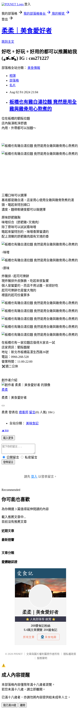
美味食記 (32, 423)
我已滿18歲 (9, 705)
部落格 (14, 80)
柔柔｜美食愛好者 (27, 30)
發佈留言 (8, 462)
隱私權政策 (69, 653)
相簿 (12, 75)
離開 (22, 705)
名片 (12, 85)
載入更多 (8, 437)
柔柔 (5, 389)
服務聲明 (42, 658)
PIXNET (18, 653)
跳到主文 (8, 41)
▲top (5, 430)
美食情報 (34, 67)
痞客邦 (23, 412)
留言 (32, 412)
